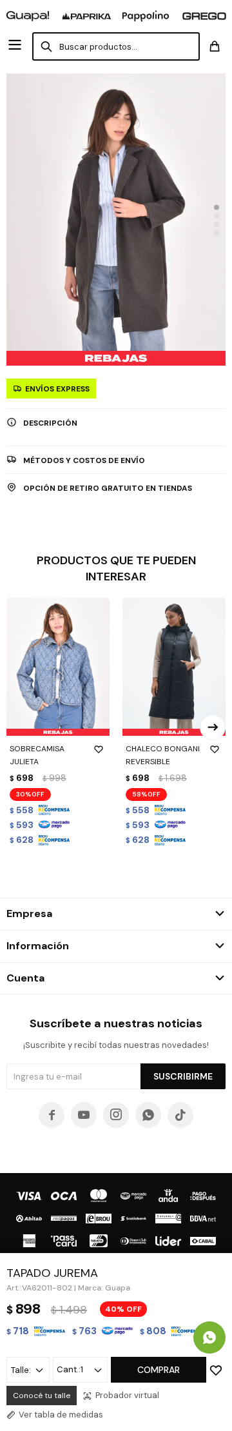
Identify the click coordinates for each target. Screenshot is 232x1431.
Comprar (158, 1370)
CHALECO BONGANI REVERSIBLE (163, 755)
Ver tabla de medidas (61, 1414)
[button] (216, 207)
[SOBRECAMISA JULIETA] (58, 666)
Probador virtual (127, 1395)
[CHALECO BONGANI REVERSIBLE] (174, 666)
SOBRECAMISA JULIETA (37, 755)
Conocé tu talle (41, 1395)
